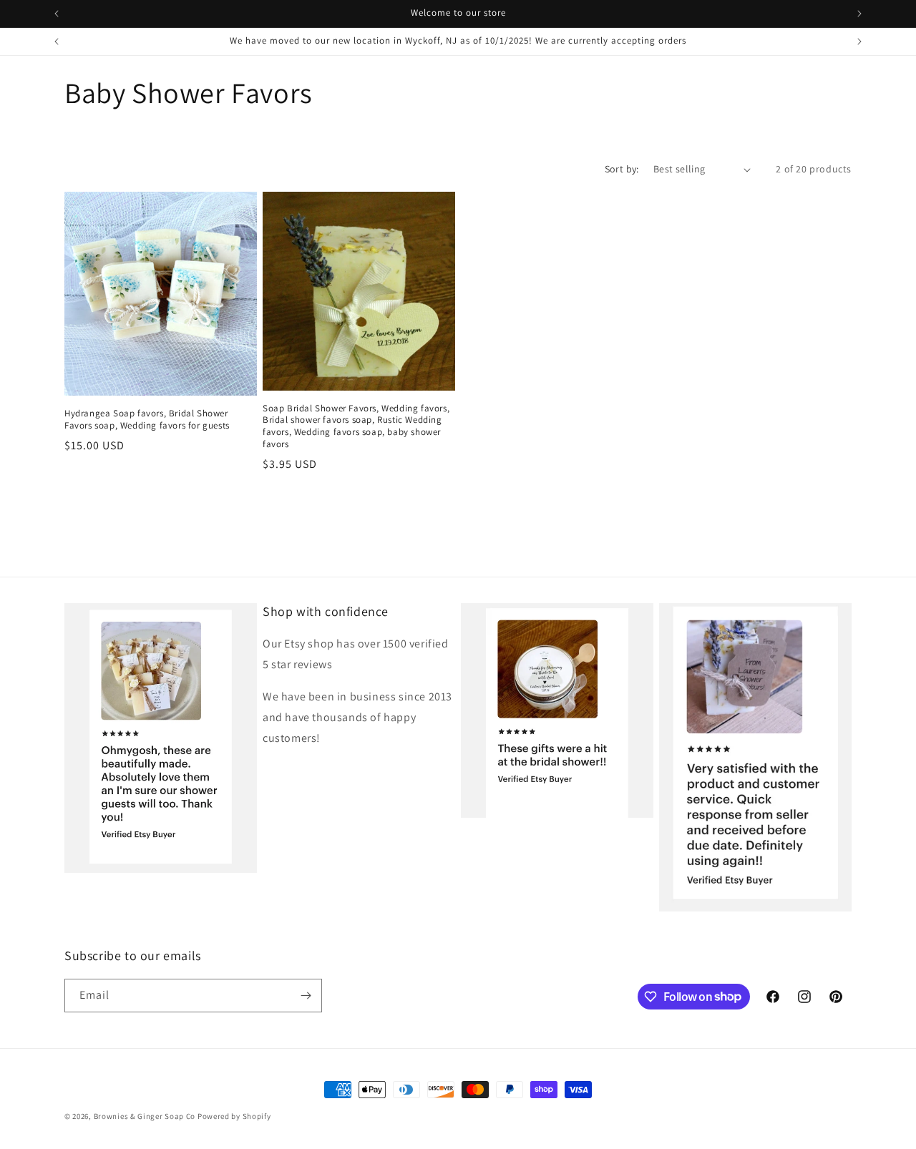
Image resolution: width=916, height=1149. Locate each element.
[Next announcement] (859, 13)
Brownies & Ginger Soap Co (145, 1116)
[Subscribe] (305, 995)
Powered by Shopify (234, 1116)
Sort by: (622, 168)
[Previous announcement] (56, 13)
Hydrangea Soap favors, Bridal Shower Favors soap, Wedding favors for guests (147, 419)
